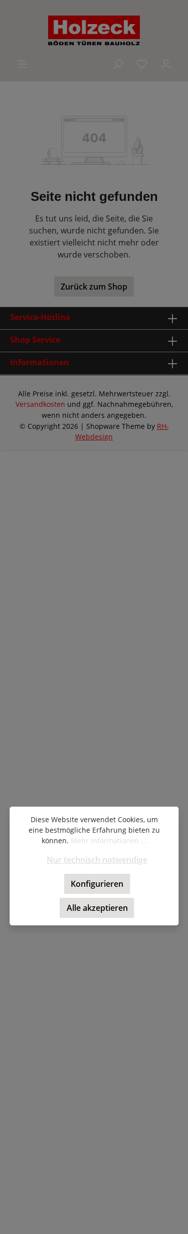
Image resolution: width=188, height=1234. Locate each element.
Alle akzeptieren (97, 907)
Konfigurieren (97, 883)
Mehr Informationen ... (109, 840)
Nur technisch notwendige (97, 859)
